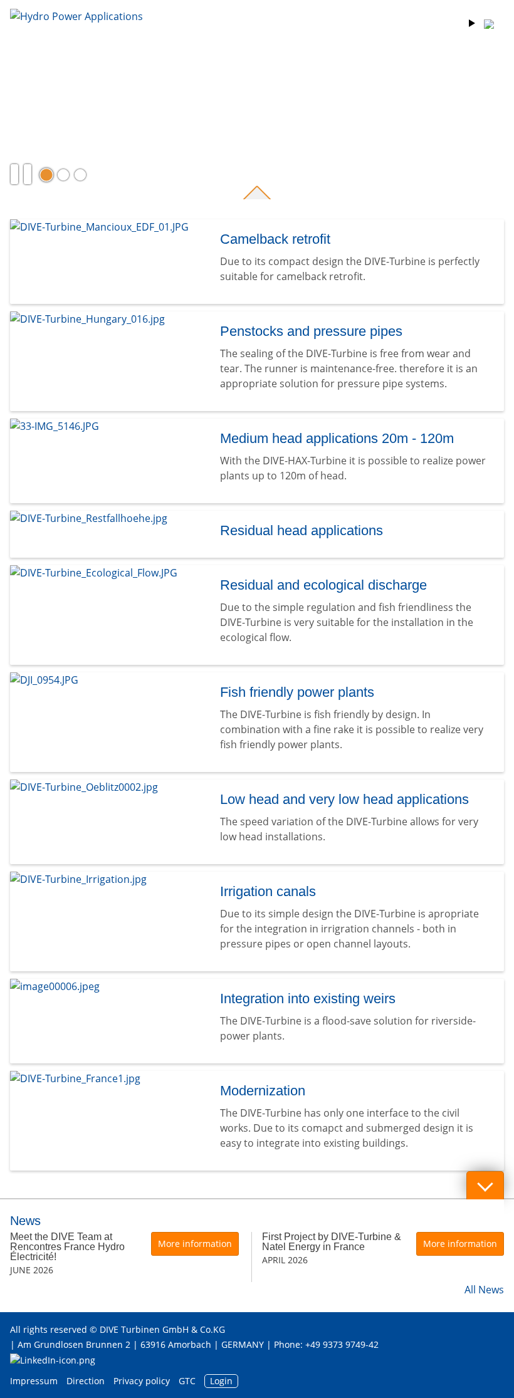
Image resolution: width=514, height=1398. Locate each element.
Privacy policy (141, 1381)
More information (195, 1243)
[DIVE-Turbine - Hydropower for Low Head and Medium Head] (76, 34)
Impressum (34, 1381)
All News (484, 1289)
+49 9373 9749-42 (342, 1344)
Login (221, 1381)
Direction (85, 1381)
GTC (187, 1381)
